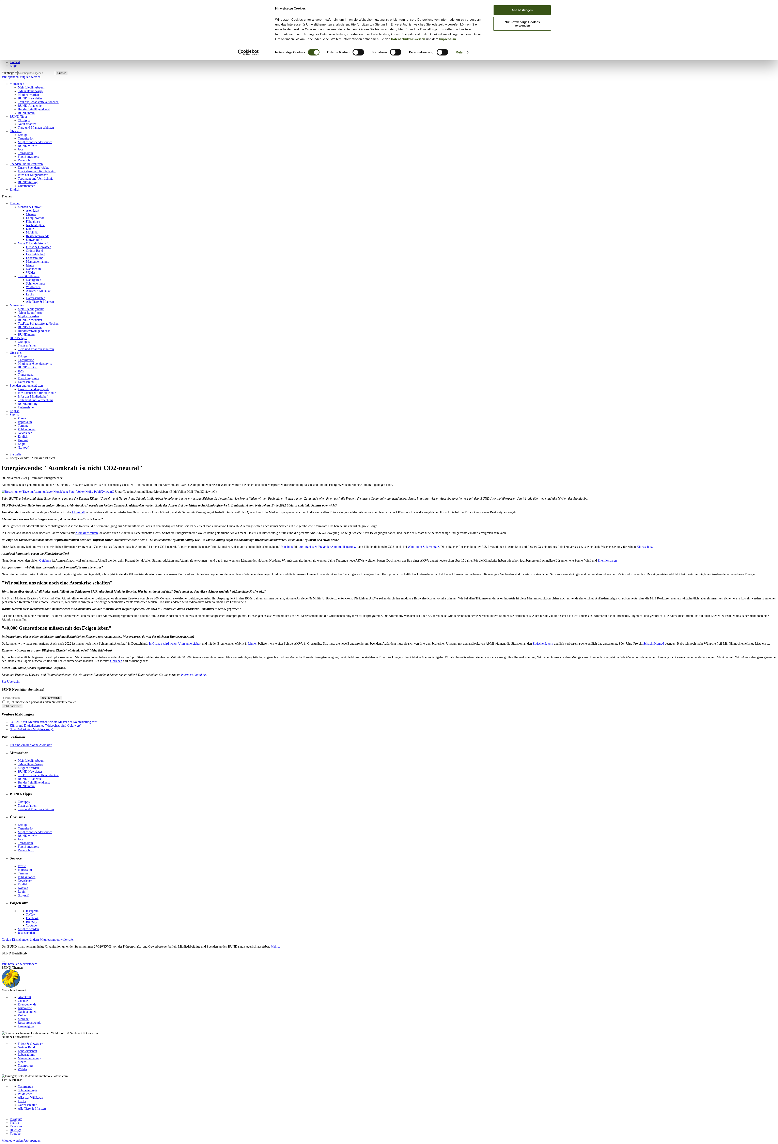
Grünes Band (34, 250)
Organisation (26, 138)
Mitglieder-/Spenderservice (35, 142)
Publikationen (26, 429)
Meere (30, 265)
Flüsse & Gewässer (38, 247)
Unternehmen (26, 186)
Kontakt (15, 62)
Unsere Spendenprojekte (33, 167)
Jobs (21, 149)
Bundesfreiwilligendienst (34, 109)
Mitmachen (17, 83)
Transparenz (25, 153)
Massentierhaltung (37, 261)
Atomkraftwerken (86, 533)
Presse (22, 418)
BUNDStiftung (27, 182)
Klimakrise (33, 221)
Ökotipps (24, 120)
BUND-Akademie (30, 105)
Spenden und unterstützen (26, 164)
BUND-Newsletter (30, 98)
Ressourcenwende (37, 236)
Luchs (30, 294)
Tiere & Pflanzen (29, 276)
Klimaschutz (645, 546)
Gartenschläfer (35, 298)
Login (13, 65)
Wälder (30, 272)
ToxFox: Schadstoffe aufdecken (38, 102)
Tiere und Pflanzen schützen (36, 127)
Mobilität (31, 232)
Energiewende (35, 218)
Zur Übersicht (10, 681)
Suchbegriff (9, 73)
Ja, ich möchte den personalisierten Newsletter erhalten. (41, 702)
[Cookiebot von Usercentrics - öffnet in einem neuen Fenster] (248, 52)
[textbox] (36, 73)
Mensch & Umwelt (30, 207)
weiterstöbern (28, 964)
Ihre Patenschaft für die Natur (37, 171)
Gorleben (116, 661)
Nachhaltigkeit (35, 225)
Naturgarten (33, 279)
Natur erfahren (27, 124)
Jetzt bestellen (10, 964)
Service (14, 414)
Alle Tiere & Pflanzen (40, 301)
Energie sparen (607, 560)
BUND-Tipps (18, 116)
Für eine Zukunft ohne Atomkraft (31, 745)
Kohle (30, 228)
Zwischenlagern (543, 643)
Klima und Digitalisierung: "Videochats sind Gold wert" (45, 725)
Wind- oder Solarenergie (423, 546)
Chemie (31, 214)
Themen (15, 203)
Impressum (447, 39)
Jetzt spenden (10, 77)
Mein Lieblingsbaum (31, 87)
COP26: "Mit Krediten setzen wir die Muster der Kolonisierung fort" (54, 722)
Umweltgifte (34, 239)
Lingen (252, 643)
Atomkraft (32, 210)
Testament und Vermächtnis (35, 178)
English (14, 189)
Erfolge (22, 134)
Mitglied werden (30, 77)
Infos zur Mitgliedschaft (33, 175)
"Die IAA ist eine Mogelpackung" (31, 729)
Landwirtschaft (35, 254)
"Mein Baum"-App (30, 91)
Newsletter (25, 433)
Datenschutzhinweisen (408, 39)
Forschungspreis (28, 156)
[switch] (358, 52)
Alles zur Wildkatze (38, 290)
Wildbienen (33, 287)
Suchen (61, 73)
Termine (23, 425)
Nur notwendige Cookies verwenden (522, 23)
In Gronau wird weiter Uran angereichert (175, 643)
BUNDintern (26, 113)
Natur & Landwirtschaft (33, 243)
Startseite (15, 454)
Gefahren (45, 560)
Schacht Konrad (653, 643)
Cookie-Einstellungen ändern (20, 939)
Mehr (459, 52)
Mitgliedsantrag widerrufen (57, 939)
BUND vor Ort (27, 145)
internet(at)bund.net (193, 674)
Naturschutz (33, 269)
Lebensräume (34, 258)
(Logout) (23, 447)
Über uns (15, 131)
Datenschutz (26, 160)
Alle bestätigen (522, 10)
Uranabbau (286, 546)
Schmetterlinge (35, 283)
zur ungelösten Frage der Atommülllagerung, (327, 546)
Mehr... (275, 946)
